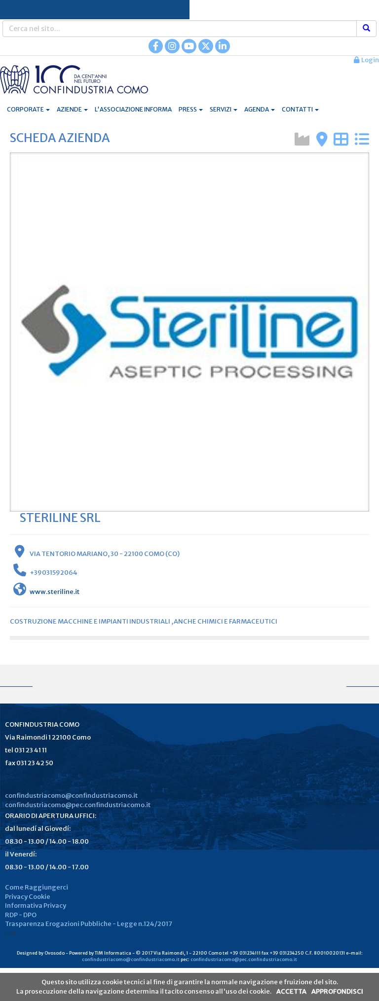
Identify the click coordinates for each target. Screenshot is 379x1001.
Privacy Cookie (27, 896)
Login (369, 60)
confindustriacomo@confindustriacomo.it (71, 795)
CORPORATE (26, 109)
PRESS (188, 109)
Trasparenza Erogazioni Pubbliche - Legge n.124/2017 (88, 924)
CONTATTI (298, 109)
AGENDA (257, 109)
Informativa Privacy (35, 905)
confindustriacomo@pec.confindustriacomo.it (78, 805)
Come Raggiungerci (36, 887)
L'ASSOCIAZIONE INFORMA (133, 109)
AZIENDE (70, 109)
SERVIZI (221, 109)
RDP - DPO (21, 915)
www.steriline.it (54, 592)
